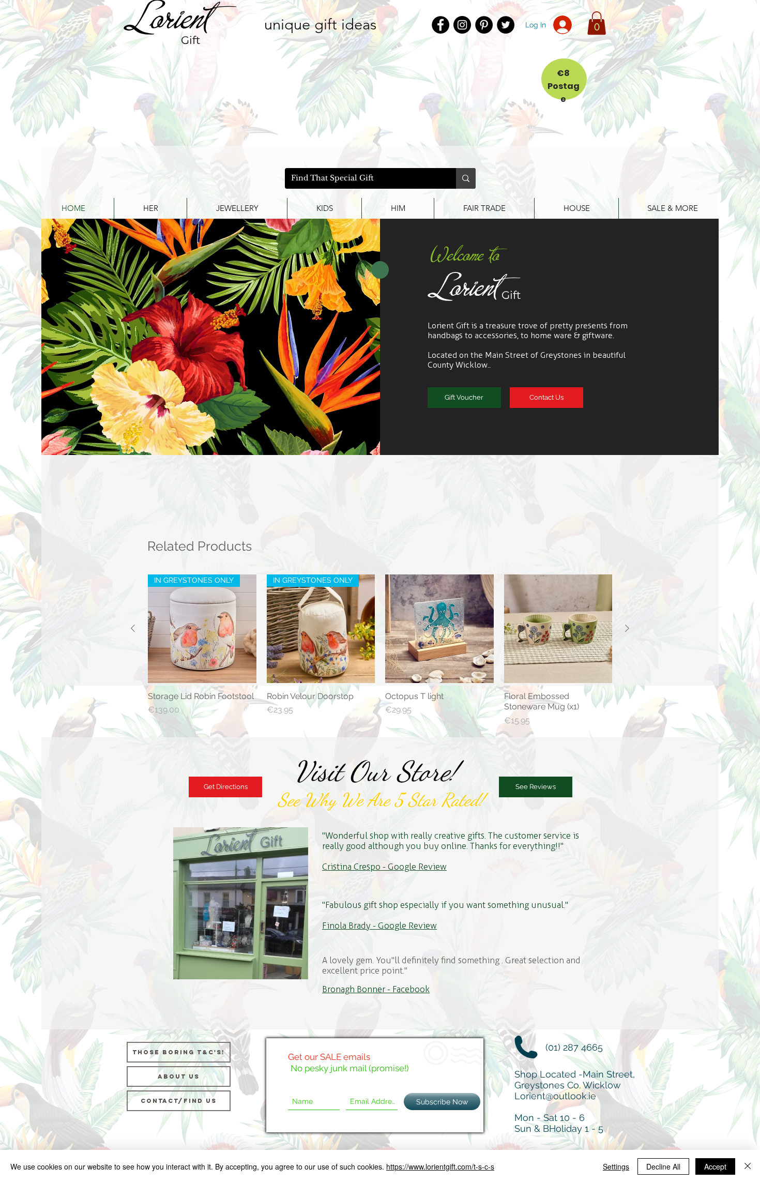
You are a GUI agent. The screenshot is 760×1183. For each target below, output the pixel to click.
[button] (596, 23)
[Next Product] (627, 628)
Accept (715, 1166)
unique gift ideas (320, 24)
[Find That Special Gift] (466, 178)
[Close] (747, 1166)
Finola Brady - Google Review (379, 925)
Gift (191, 40)
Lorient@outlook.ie (555, 1095)
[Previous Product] (133, 628)
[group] (380, 650)
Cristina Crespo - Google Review (384, 866)
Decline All (663, 1166)
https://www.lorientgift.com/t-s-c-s (440, 1166)
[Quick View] (439, 628)
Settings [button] (616, 1166)
